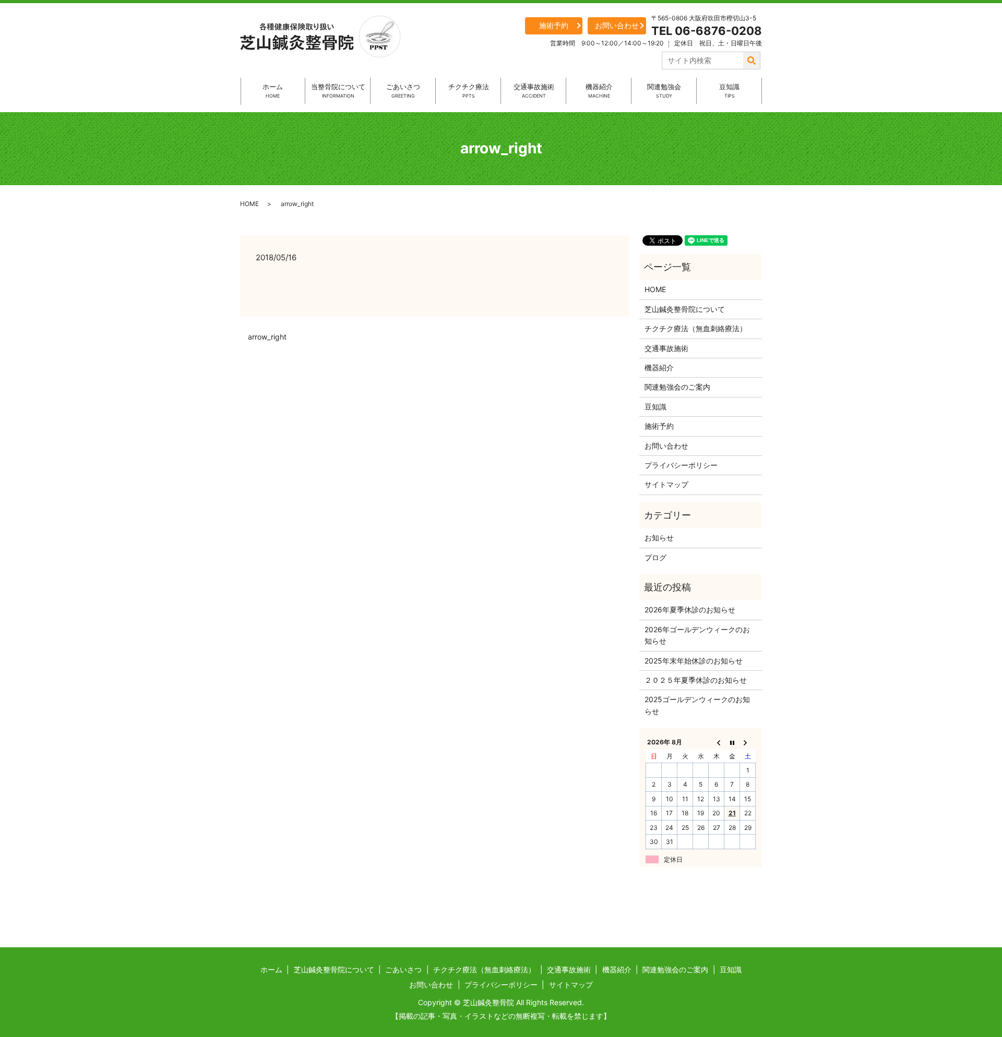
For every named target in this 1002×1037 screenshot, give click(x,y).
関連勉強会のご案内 (677, 386)
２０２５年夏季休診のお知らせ (696, 680)
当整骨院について (338, 90)
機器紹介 (599, 90)
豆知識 (729, 90)
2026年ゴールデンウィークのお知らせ (697, 635)
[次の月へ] (748, 742)
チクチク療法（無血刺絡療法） (696, 328)
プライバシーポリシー (681, 465)
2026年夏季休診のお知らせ (690, 609)
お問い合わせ (617, 25)
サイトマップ (666, 484)
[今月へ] (732, 742)
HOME (249, 204)
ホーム (273, 90)
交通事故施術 (534, 90)
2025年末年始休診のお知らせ (694, 660)
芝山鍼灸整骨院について (685, 309)
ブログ (655, 557)
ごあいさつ (403, 90)
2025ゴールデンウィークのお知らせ (697, 705)
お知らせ (659, 537)
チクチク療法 (468, 90)
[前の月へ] (716, 742)
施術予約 (553, 25)
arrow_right (267, 336)
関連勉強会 (664, 90)
